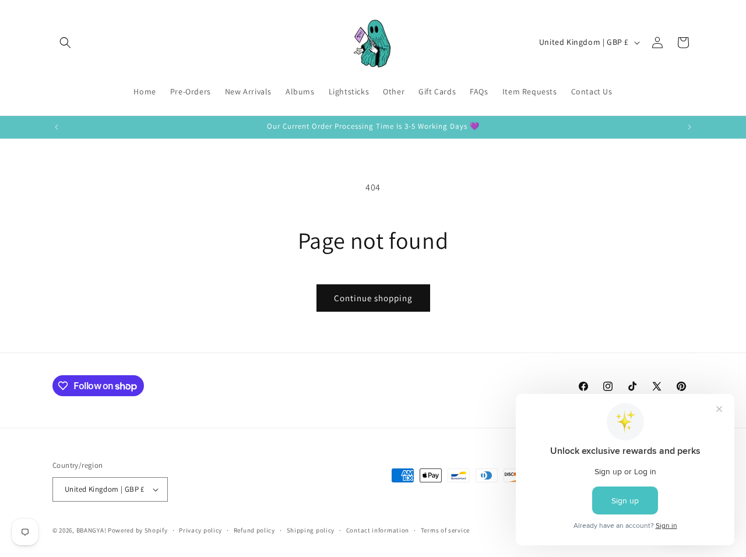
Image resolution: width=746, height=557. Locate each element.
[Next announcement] (689, 127)
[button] (65, 42)
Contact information (377, 530)
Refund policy (254, 530)
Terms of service (445, 530)
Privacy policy (200, 530)
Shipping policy (311, 530)
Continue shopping (373, 298)
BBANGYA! (91, 530)
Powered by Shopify (138, 530)
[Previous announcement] (56, 127)
